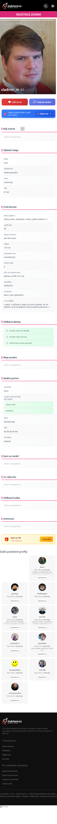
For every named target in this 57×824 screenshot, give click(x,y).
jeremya (14, 593)
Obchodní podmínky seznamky (42, 794)
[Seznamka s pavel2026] (42, 637)
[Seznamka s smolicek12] (15, 637)
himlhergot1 (42, 593)
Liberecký (46, 570)
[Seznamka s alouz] (42, 561)
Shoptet (25, 796)
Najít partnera (8, 746)
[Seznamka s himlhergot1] (42, 587)
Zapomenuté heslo (10, 771)
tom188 (42, 670)
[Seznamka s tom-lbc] (42, 611)
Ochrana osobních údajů (10, 796)
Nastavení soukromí (48, 796)
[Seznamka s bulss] (15, 611)
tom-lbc (42, 617)
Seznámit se (42, 578)
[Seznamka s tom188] (42, 664)
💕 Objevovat (42, 113)
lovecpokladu (14, 670)
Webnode (34, 796)
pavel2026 (42, 643)
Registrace (6, 754)
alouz (42, 567)
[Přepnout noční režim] (45, 6)
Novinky (5, 759)
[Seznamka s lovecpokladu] (15, 664)
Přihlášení (6, 750)
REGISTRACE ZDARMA (28, 14)
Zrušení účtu (7, 783)
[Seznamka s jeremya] (15, 587)
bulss (15, 617)
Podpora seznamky (10, 779)
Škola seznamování (10, 775)
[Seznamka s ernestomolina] (15, 687)
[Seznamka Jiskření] (12, 726)
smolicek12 (14, 643)
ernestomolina (15, 693)
